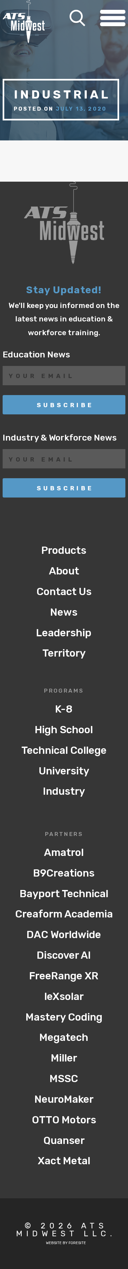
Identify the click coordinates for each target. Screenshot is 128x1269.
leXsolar (64, 996)
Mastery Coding (64, 1017)
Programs (64, 691)
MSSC (64, 1079)
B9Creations (64, 873)
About (64, 571)
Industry (64, 791)
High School (64, 730)
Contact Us (64, 592)
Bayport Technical (64, 894)
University (64, 771)
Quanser (64, 1140)
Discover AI (64, 955)
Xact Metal (64, 1161)
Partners (64, 834)
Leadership (64, 633)
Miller (64, 1058)
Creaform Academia (64, 914)
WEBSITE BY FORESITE (66, 1243)
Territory (64, 653)
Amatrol (64, 852)
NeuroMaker (64, 1099)
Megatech (63, 1037)
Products (63, 550)
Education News (36, 354)
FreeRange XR (63, 976)
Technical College (64, 750)
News (63, 612)
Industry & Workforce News (60, 437)
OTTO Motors (64, 1120)
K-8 (64, 709)
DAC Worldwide (64, 935)
